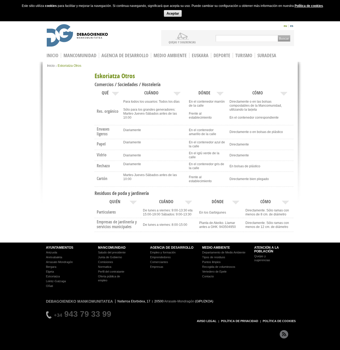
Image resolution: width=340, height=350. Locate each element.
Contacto (208, 276)
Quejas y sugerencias (182, 42)
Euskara (200, 55)
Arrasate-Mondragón (59, 262)
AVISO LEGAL (206, 321)
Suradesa (266, 55)
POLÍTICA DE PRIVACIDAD (239, 321)
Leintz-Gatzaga (56, 281)
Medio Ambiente (170, 55)
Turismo (243, 55)
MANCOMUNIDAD (112, 247)
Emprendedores (160, 257)
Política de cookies (309, 6)
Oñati (49, 286)
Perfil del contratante (111, 271)
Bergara (51, 266)
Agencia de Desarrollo (124, 55)
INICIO (52, 55)
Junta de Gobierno (110, 257)
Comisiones (105, 262)
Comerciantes (159, 262)
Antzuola (51, 252)
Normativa (104, 266)
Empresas (156, 266)
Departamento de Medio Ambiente (223, 252)
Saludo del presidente (112, 252)
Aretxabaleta (54, 257)
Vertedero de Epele (214, 271)
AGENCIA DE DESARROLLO (171, 247)
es (291, 25)
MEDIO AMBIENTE (216, 247)
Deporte (222, 55)
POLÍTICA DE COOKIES (279, 321)
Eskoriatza (53, 276)
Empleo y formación (163, 252)
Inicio (51, 66)
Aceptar (173, 13)
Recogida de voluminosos (218, 266)
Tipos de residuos (213, 257)
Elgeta (50, 271)
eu (285, 25)
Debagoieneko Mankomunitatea (77, 36)
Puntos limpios (211, 262)
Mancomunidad (79, 55)
